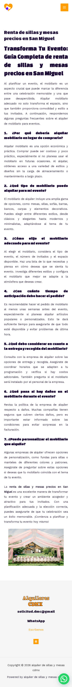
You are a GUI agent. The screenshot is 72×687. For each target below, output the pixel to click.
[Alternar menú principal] (64, 7)
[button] (63, 678)
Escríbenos (36, 629)
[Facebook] (36, 641)
